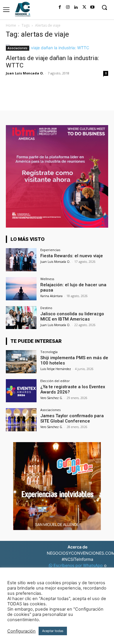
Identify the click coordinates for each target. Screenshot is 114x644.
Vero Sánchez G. (51, 398)
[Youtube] (92, 7)
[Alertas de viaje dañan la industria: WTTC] (57, 48)
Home (11, 25)
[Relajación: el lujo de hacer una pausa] (21, 288)
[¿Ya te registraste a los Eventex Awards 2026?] (21, 390)
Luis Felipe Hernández (55, 369)
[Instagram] (68, 7)
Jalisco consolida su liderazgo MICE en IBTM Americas (72, 316)
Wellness (47, 278)
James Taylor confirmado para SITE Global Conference (72, 418)
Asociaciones (17, 48)
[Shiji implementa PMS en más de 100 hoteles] (21, 361)
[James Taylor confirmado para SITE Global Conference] (21, 419)
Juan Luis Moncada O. (25, 73)
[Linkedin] (76, 7)
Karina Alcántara (51, 296)
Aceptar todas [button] (52, 631)
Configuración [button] (21, 631)
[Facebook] (60, 7)
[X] (84, 7)
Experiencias (50, 249)
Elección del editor (55, 380)
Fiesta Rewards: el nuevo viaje (71, 255)
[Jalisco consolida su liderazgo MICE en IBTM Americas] (21, 317)
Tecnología (49, 351)
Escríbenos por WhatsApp (78, 565)
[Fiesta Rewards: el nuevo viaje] (21, 259)
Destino (46, 307)
